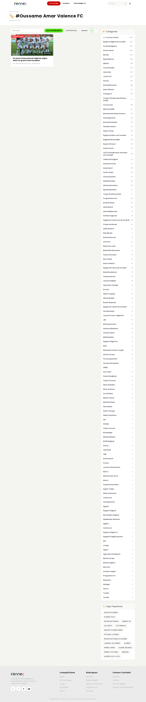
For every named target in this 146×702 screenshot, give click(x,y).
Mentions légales (119, 684)
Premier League (66, 680)
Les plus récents (53, 31)
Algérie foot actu (112, 656)
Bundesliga (64, 687)
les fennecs (121, 626)
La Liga (62, 684)
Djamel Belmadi (125, 648)
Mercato (89, 677)
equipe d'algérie (111, 613)
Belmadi (125, 652)
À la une (55, 3)
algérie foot (109, 617)
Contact (116, 680)
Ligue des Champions (94, 684)
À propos (116, 677)
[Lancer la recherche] (125, 3)
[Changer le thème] (130, 3)
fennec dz (126, 621)
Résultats (89, 691)
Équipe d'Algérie (92, 680)
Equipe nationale (111, 621)
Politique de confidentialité (123, 687)
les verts (108, 626)
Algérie (127, 643)
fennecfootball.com (90, 699)
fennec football (111, 652)
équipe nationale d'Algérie (115, 639)
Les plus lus (71, 31)
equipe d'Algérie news (113, 630)
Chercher (84, 30)
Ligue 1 (62, 677)
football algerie (111, 634)
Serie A (62, 691)
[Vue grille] (92, 30)
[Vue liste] (95, 30)
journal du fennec (112, 643)
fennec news (109, 648)
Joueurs (66, 3)
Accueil (11, 11)
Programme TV (80, 3)
